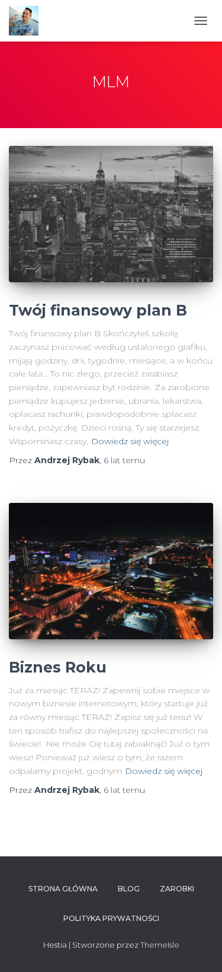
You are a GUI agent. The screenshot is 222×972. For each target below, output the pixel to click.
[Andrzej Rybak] (28, 21)
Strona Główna (63, 888)
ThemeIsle (159, 944)
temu (124, 460)
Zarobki (177, 888)
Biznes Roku (58, 667)
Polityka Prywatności (111, 918)
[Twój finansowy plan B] (111, 214)
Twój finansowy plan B (98, 310)
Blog (129, 888)
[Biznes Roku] (111, 571)
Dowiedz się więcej (130, 441)
